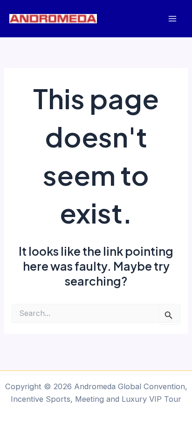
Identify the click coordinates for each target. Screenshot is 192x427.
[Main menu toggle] (172, 18)
